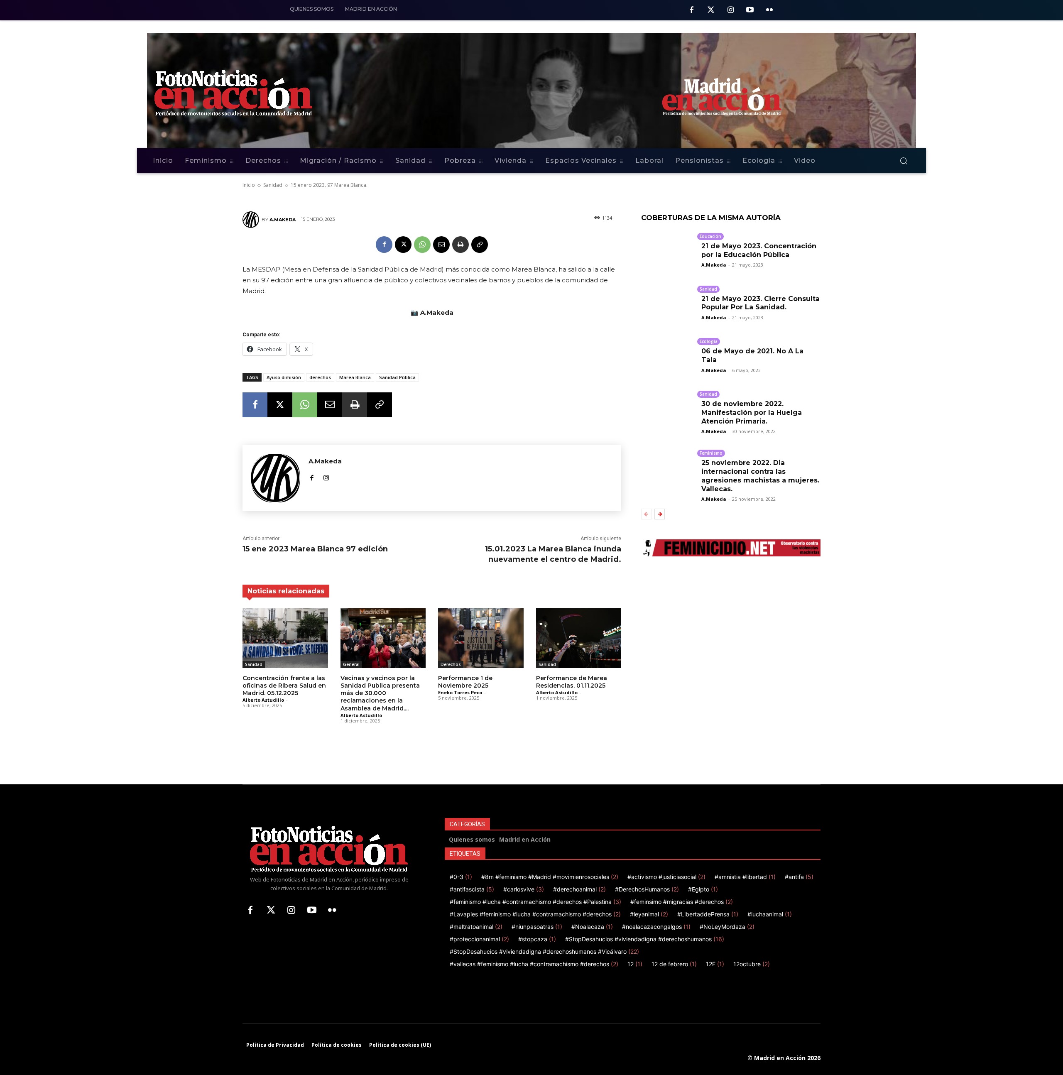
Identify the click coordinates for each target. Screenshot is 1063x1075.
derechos (320, 377)
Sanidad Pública (397, 377)
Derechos (451, 664)
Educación (710, 236)
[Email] (441, 244)
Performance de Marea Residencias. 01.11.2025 (571, 681)
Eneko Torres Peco (460, 692)
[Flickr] (769, 10)
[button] (903, 160)
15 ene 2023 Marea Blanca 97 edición (315, 548)
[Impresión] (460, 244)
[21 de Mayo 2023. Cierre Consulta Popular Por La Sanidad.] (668, 302)
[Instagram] (730, 10)
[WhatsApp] (422, 244)
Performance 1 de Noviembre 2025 (465, 681)
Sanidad (253, 664)
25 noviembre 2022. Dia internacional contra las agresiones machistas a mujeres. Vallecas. (760, 475)
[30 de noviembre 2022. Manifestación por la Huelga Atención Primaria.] (668, 407)
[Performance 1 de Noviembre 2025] (481, 638)
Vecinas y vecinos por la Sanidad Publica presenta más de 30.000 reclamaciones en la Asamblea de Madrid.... (380, 693)
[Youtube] (749, 10)
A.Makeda (282, 220)
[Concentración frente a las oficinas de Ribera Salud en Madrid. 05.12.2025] (285, 638)
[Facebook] (691, 10)
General (351, 664)
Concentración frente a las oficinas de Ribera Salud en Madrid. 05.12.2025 (284, 685)
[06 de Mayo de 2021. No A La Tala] (668, 355)
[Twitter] (711, 10)
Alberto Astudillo (263, 700)
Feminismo (711, 453)
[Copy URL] (479, 244)
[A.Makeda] (252, 219)
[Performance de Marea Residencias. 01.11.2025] (579, 638)
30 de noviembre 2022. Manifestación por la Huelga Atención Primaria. (751, 412)
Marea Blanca (355, 377)
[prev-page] (646, 514)
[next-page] (659, 514)
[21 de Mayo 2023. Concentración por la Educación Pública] (668, 250)
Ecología (709, 341)
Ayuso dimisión (284, 377)
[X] (403, 244)
